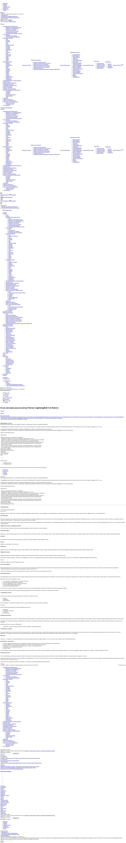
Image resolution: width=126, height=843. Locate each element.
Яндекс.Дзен (6, 9)
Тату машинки (11, 230)
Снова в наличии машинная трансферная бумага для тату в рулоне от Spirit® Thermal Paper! (21, 763)
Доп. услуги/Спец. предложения (15, 306)
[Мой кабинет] (1, 193)
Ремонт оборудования (11, 315)
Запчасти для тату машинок (115, 416)
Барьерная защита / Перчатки (70, 416)
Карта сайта (3, 813)
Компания (3, 786)
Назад (7, 214)
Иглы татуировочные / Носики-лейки (16, 292)
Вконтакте (5, 3)
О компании (8, 368)
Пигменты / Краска (12, 262)
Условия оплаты (4, 800)
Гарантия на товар (5, 802)
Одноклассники (6, 6)
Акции (2, 789)
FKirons (10, 423)
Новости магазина (6, 752)
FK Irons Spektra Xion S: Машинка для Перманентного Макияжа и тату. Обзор (18, 767)
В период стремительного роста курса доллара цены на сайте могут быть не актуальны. (20, 758)
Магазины (3, 791)
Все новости (3, 755)
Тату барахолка (59, 418)
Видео (2, 809)
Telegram (5, 4)
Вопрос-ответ (4, 810)
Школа (2, 799)
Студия (2, 797)
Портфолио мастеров (10, 328)
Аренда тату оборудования (35, 418)
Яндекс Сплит (4, 803)
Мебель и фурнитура (24, 418)
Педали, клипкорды (104, 416)
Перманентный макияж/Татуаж (15, 219)
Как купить (8, 358)
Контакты (3, 811)
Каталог (7, 216)
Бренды (2, 806)
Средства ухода (60, 416)
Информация (3, 804)
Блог (2, 807)
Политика (3, 793)
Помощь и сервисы (5, 795)
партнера (77, 650)
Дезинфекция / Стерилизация (93, 416)
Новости (2, 788)
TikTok (4, 10)
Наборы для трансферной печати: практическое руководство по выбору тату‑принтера (20, 766)
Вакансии (3, 794)
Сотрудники (3, 790)
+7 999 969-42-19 (4, 15)
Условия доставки (5, 801)
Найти (2, 841)
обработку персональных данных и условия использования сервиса (39, 750)
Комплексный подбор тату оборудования (10, 760)
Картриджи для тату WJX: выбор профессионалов (12, 768)
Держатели (17, 418)
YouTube (5, 5)
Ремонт (2, 796)
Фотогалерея (3, 808)
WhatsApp (5, 8)
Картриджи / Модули (13, 236)
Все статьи (3, 765)
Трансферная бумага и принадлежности (48, 416)
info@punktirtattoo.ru (6, 390)
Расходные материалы (82, 416)
